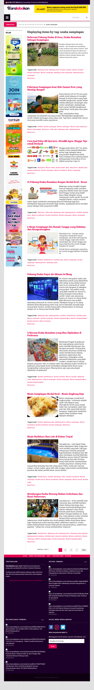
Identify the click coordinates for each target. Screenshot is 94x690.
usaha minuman (33, 321)
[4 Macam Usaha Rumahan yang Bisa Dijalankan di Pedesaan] (42, 349)
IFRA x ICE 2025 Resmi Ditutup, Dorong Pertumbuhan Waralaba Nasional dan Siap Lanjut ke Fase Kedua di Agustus (66, 610)
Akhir (84, 550)
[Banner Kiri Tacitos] (14, 181)
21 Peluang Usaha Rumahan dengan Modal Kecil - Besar (57, 182)
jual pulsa (42, 167)
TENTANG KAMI (57, 556)
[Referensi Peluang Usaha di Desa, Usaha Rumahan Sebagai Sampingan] (42, 54)
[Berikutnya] (77, 550)
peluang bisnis (55, 70)
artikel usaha (59, 260)
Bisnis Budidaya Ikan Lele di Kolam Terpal (50, 436)
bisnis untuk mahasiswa (79, 126)
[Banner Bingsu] (14, 225)
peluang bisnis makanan (36, 536)
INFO (48, 556)
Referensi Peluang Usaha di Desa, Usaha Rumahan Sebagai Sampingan (54, 38)
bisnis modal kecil (61, 170)
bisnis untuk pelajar (34, 129)
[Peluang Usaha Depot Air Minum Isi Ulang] (42, 288)
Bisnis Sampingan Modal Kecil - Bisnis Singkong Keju (55, 393)
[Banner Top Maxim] (61, 9)
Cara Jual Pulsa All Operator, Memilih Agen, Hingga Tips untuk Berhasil (57, 142)
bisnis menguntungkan (79, 318)
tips (68, 167)
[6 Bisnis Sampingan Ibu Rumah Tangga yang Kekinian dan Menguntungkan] (42, 243)
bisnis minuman (45, 321)
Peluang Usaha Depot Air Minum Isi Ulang (49, 274)
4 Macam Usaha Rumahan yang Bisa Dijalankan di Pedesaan (54, 334)
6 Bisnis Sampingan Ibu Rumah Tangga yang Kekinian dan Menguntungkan (56, 228)
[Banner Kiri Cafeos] (14, 138)
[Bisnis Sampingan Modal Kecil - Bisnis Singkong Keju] (42, 406)
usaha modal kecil (34, 170)
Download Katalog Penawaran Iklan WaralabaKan (25, 580)
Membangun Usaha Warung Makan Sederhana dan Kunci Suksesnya (55, 495)
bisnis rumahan (78, 70)
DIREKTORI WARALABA (37, 556)
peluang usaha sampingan (63, 72)
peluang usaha (43, 70)
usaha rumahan (66, 70)
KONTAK (68, 556)
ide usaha (54, 129)
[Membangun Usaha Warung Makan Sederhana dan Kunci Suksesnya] (42, 508)
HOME (25, 556)
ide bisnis (46, 129)
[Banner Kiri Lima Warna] (14, 96)
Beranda (22, 24)
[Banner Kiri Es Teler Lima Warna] (14, 55)
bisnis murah (78, 479)
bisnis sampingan (47, 72)
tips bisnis (74, 167)
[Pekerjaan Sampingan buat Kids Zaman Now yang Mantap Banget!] (42, 102)
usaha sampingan (34, 72)
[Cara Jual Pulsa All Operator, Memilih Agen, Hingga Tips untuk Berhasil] (42, 154)
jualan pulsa (83, 167)
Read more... (31, 78)
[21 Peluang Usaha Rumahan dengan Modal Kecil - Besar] (42, 192)
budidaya (58, 476)
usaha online (61, 167)
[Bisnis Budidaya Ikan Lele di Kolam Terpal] (42, 451)
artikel (41, 126)
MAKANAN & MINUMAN (35, 24)
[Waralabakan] (18, 8)
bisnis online (51, 167)
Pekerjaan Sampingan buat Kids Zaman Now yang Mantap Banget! (54, 88)
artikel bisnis (49, 260)
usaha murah (40, 479)
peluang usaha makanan (80, 533)
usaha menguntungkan (62, 318)
